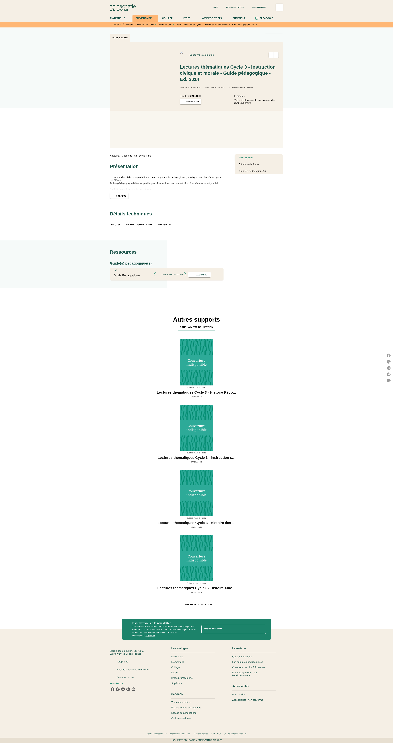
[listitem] (112, 689)
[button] (213, 7)
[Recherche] (279, 7)
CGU (212, 734)
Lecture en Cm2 (165, 24)
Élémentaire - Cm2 (145, 24)
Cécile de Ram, (130, 155)
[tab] (119, 18)
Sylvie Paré (145, 155)
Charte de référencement (235, 734)
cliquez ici (150, 636)
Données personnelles (157, 734)
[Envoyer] (262, 629)
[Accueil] (123, 7)
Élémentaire (128, 24)
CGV (219, 734)
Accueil (115, 24)
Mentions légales (200, 734)
